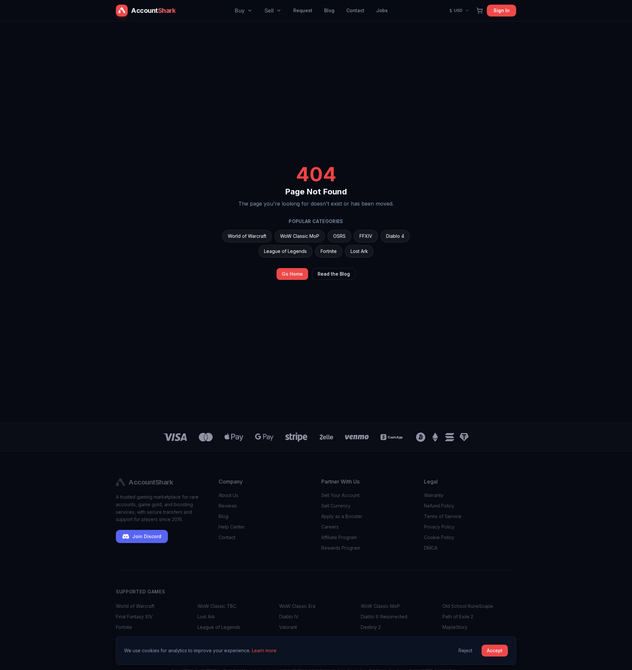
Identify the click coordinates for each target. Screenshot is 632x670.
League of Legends (285, 251)
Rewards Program (340, 548)
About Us (228, 495)
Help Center (232, 527)
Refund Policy (439, 506)
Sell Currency (336, 506)
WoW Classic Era (297, 606)
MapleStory (454, 627)
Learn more (264, 650)
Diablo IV (289, 616)
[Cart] (480, 10)
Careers (330, 527)
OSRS (339, 236)
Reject (465, 650)
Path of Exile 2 (457, 616)
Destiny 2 (371, 627)
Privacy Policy (439, 527)
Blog (329, 10)
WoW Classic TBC (217, 606)
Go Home (292, 274)
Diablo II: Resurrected (384, 616)
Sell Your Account (340, 495)
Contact (355, 10)
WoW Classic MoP (299, 236)
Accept (495, 650)
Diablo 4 (395, 236)
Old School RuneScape (467, 606)
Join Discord (146, 536)
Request (302, 10)
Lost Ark (359, 251)
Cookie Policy (439, 537)
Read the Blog (334, 274)
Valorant (288, 627)
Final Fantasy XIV (134, 616)
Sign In (501, 10)
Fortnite (329, 251)
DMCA (430, 548)
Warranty (433, 495)
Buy (240, 10)
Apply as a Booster (341, 516)
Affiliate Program (339, 537)
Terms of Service (442, 516)
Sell (269, 10)
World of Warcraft (247, 236)
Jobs (382, 10)
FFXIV (365, 236)
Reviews (228, 506)
